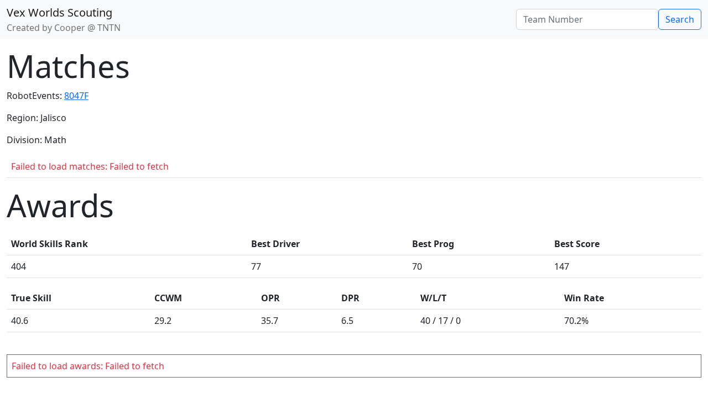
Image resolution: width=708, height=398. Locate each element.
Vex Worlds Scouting (59, 12)
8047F (76, 96)
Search (679, 19)
